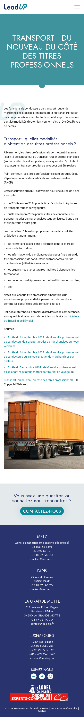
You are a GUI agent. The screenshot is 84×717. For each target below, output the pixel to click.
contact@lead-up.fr (42, 559)
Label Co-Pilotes (40, 708)
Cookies (42, 711)
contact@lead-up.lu (42, 658)
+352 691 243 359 (42, 654)
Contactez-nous (42, 511)
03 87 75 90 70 (42, 555)
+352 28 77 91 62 (42, 650)
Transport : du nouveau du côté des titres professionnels (39, 380)
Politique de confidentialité (63, 708)
